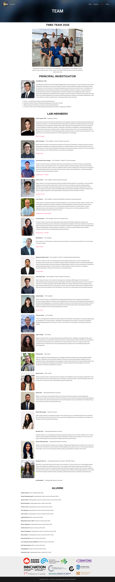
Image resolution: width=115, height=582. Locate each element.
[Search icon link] (112, 4)
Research (96, 4)
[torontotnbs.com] (5, 4)
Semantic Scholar (40, 194)
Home (90, 4)
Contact (107, 4)
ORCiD (37, 136)
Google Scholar (39, 153)
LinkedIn (42, 136)
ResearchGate (47, 213)
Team (101, 4)
